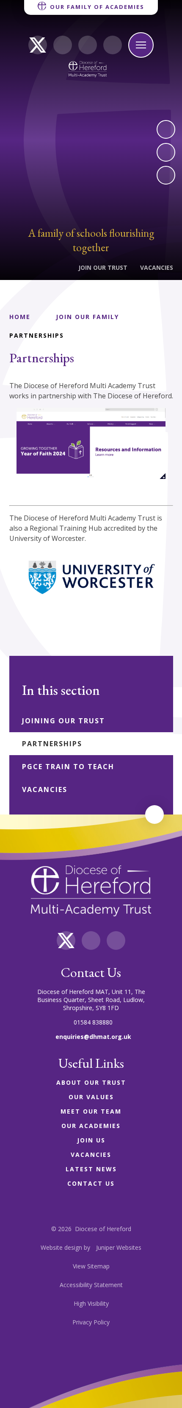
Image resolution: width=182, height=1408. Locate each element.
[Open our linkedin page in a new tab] (62, 45)
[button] (154, 814)
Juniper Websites (118, 1247)
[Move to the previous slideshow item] (166, 152)
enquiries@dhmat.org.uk (93, 1037)
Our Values (91, 1097)
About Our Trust (91, 1082)
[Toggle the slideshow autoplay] (166, 175)
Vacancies (91, 1154)
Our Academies (91, 1126)
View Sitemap (91, 1266)
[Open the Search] (112, 45)
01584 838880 (93, 1022)
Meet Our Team (91, 1111)
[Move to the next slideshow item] (166, 129)
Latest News (91, 1169)
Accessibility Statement (91, 1285)
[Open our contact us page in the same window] (87, 45)
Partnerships (36, 335)
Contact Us (91, 1183)
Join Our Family (87, 317)
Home (19, 317)
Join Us (91, 1140)
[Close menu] (141, 45)
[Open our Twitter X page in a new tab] (37, 45)
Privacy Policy (91, 1322)
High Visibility (91, 1303)
